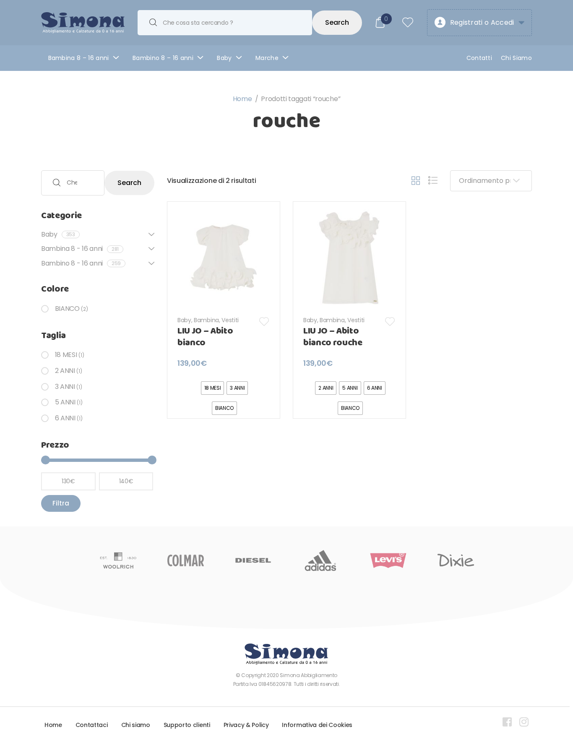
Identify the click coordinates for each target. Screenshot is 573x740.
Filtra (60, 503)
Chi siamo (135, 725)
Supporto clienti (187, 725)
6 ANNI (65, 418)
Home (242, 99)
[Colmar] (185, 560)
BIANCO (67, 308)
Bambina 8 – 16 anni (78, 58)
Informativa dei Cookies (317, 725)
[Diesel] (253, 560)
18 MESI (66, 355)
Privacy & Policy (246, 725)
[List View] (433, 180)
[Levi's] (388, 560)
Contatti (479, 58)
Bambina (206, 320)
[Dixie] (455, 560)
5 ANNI (65, 402)
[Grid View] (416, 180)
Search (337, 22)
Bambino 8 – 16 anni (163, 58)
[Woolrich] (118, 560)
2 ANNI (65, 370)
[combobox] (225, 22)
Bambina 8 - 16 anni (80, 248)
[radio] (212, 388)
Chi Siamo (516, 58)
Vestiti (230, 320)
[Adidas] (320, 560)
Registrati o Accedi (482, 22)
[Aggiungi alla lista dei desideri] (264, 321)
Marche (267, 58)
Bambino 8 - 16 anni (81, 263)
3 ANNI (65, 386)
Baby (224, 58)
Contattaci (92, 725)
